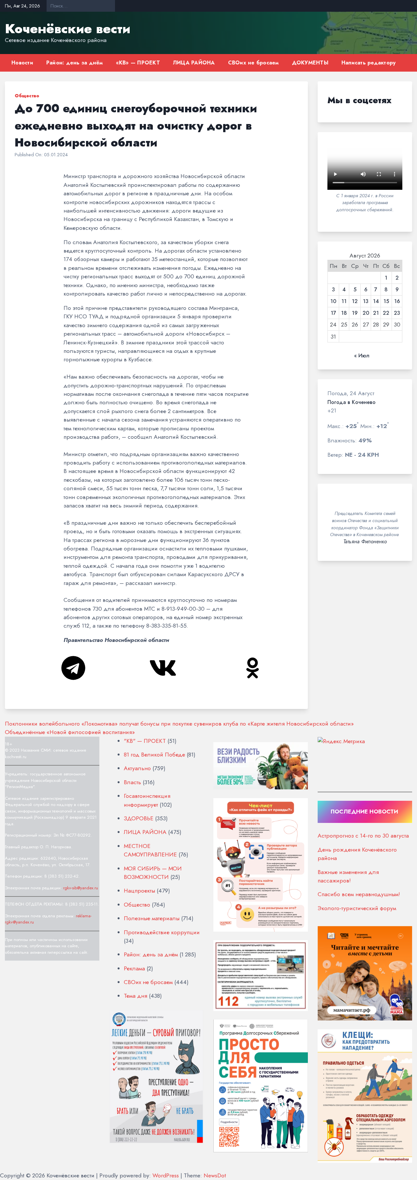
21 (376, 313)
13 (365, 301)
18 (344, 313)
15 (386, 301)
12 (355, 301)
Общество (27, 95)
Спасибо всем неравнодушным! (359, 894)
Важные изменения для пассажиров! (348, 876)
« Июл (361, 356)
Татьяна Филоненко (365, 541)
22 (386, 313)
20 (366, 313)
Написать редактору (368, 62)
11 (344, 301)
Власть (132, 782)
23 (397, 313)
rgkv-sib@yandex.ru (80, 888)
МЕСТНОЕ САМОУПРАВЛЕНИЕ (150, 850)
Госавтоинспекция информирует (147, 800)
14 (376, 301)
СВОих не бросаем (253, 62)
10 (333, 301)
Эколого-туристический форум (357, 908)
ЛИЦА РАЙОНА (194, 62)
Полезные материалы (152, 918)
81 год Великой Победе (154, 754)
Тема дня (135, 996)
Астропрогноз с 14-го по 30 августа (363, 835)
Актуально (137, 768)
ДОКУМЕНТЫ (310, 62)
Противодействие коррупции (162, 932)
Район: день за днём (74, 62)
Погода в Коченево (351, 402)
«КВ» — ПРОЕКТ (138, 62)
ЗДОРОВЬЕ (138, 818)
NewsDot (215, 1175)
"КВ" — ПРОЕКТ (145, 741)
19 (355, 313)
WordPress (165, 1175)
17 (333, 313)
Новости (22, 62)
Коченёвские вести (67, 28)
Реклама (134, 968)
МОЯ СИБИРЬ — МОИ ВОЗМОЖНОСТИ (153, 872)
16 (397, 301)
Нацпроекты (139, 890)
